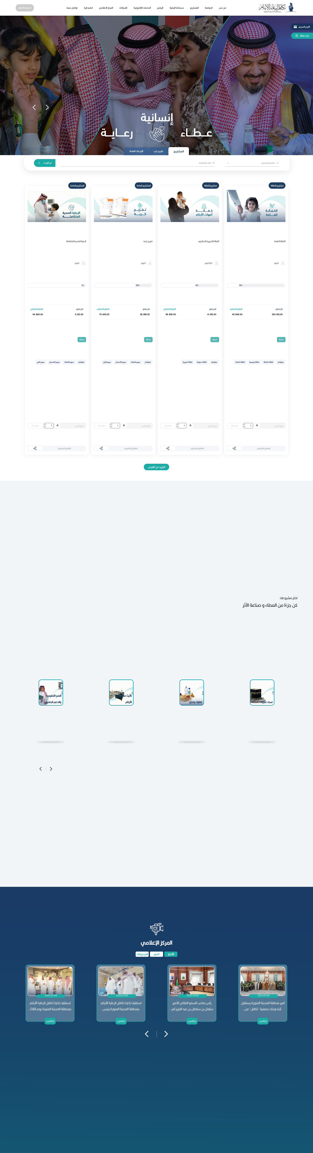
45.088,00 (237, 314)
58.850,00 (171, 314)
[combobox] (252, 162)
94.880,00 (38, 314)
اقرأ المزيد (50, 1021)
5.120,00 (79, 314)
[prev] (34, 106)
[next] (45, 106)
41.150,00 (211, 314)
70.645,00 (104, 314)
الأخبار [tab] (171, 954)
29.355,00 (145, 314)
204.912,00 (277, 314)
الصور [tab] (156, 954)
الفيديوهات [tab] (142, 954)
